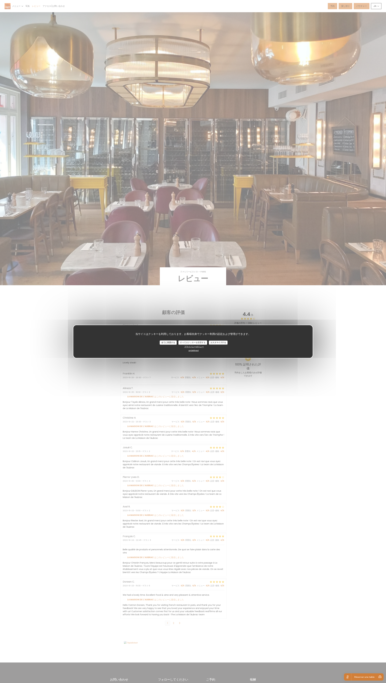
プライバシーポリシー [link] (194, 346)
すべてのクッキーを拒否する (193, 342)
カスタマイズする (218, 342)
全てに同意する (168, 342)
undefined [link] (193, 350)
